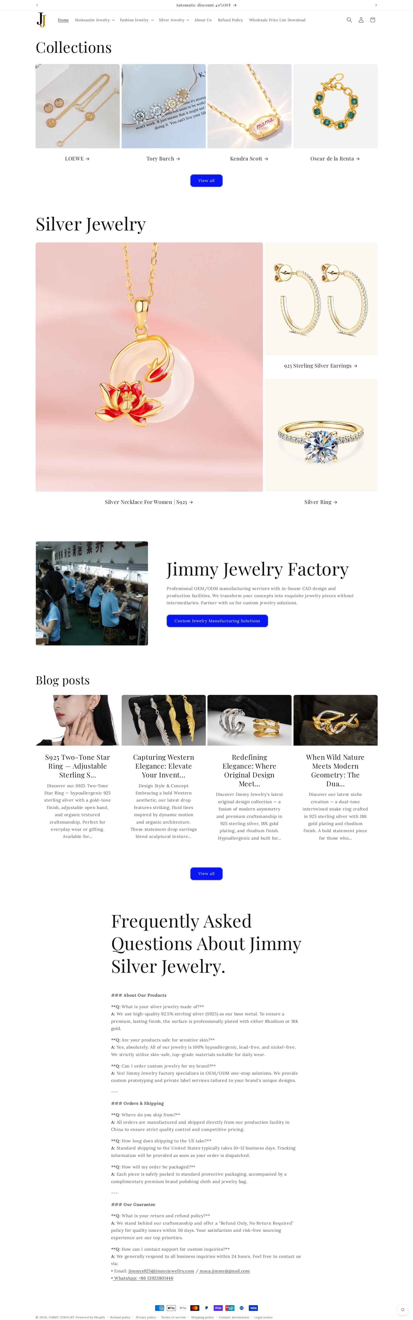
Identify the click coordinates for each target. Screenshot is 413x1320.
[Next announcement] (376, 5)
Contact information (234, 1317)
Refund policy (120, 1317)
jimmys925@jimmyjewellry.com (161, 1271)
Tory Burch (160, 158)
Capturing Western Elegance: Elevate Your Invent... (163, 766)
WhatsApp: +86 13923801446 (143, 1278)
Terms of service (173, 1317)
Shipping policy (202, 1317)
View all (206, 180)
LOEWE (74, 158)
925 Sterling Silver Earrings (318, 365)
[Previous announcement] (37, 5)
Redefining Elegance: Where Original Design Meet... (250, 770)
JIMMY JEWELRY (62, 1317)
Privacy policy (146, 1317)
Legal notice (263, 1317)
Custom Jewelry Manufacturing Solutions (217, 620)
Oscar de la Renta (332, 158)
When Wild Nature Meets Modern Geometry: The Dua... (335, 770)
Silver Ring (317, 502)
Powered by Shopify (90, 1317)
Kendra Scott (246, 158)
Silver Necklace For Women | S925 (146, 502)
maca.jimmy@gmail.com (224, 1271)
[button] (94, 19)
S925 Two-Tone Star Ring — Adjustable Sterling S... (77, 766)
